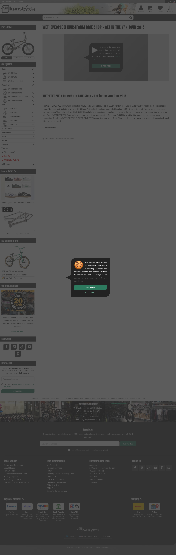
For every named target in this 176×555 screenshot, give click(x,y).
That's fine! (90, 287)
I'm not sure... (90, 292)
